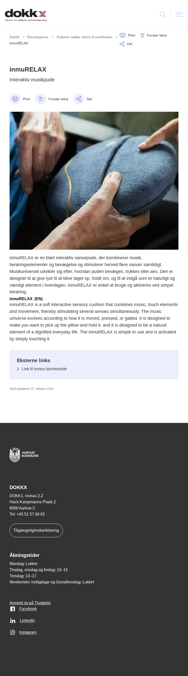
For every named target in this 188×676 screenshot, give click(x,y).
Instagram (27, 632)
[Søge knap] (163, 14)
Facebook (28, 609)
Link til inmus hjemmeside (44, 369)
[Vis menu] (179, 14)
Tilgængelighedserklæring (36, 530)
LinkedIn (27, 620)
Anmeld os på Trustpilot (30, 603)
